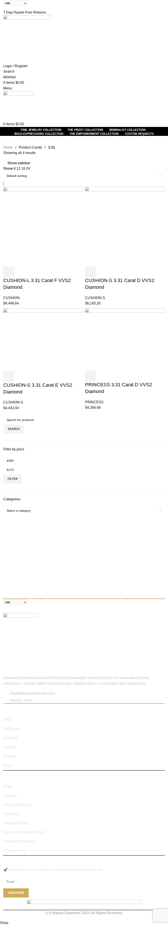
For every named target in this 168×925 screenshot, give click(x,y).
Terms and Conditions (20, 841)
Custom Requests (17, 805)
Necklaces (11, 729)
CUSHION (11, 298)
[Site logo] (27, 39)
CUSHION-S (95, 298)
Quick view (20, 271)
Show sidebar (18, 163)
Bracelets (10, 738)
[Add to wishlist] (44, 271)
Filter (13, 478)
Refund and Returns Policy (24, 832)
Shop (7, 720)
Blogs (7, 786)
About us (10, 795)
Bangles (9, 756)
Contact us (11, 814)
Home (8, 147)
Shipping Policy (15, 823)
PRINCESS (94, 402)
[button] (8, 271)
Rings (7, 765)
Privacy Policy (14, 850)
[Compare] (32, 271)
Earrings (9, 747)
